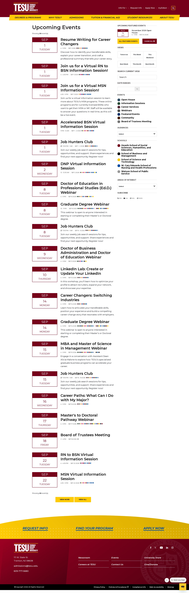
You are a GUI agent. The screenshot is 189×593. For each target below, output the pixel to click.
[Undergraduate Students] (84, 48)
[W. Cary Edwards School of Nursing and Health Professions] (86, 75)
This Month (137, 64)
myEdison (162, 8)
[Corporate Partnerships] (80, 75)
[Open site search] (173, 8)
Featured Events (128, 41)
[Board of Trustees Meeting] (78, 439)
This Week (137, 54)
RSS (120, 198)
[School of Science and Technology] (88, 197)
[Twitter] (156, 548)
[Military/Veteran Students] (85, 48)
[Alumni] (79, 48)
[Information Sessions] (77, 197)
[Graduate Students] (82, 48)
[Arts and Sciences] (106, 208)
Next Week (124, 64)
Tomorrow (124, 54)
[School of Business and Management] (87, 197)
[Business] (105, 208)
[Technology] (107, 208)
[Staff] (95, 208)
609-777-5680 (21, 571)
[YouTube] (161, 548)
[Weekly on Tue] (61, 146)
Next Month (149, 64)
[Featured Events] (80, 208)
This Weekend (149, 56)
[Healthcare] (89, 75)
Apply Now (150, 8)
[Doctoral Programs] (94, 172)
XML (133, 198)
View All (83, 499)
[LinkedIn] (167, 548)
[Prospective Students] (85, 75)
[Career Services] (77, 48)
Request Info (136, 8)
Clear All (148, 41)
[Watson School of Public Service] (91, 197)
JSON (140, 198)
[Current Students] (81, 48)
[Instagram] (172, 548)
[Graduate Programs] (89, 94)
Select (121, 134)
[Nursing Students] (87, 48)
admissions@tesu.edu (26, 566)
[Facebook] (150, 548)
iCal (126, 198)
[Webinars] (78, 48)
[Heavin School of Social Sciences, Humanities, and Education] (86, 197)
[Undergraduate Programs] (87, 75)
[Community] (82, 208)
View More (64, 499)
